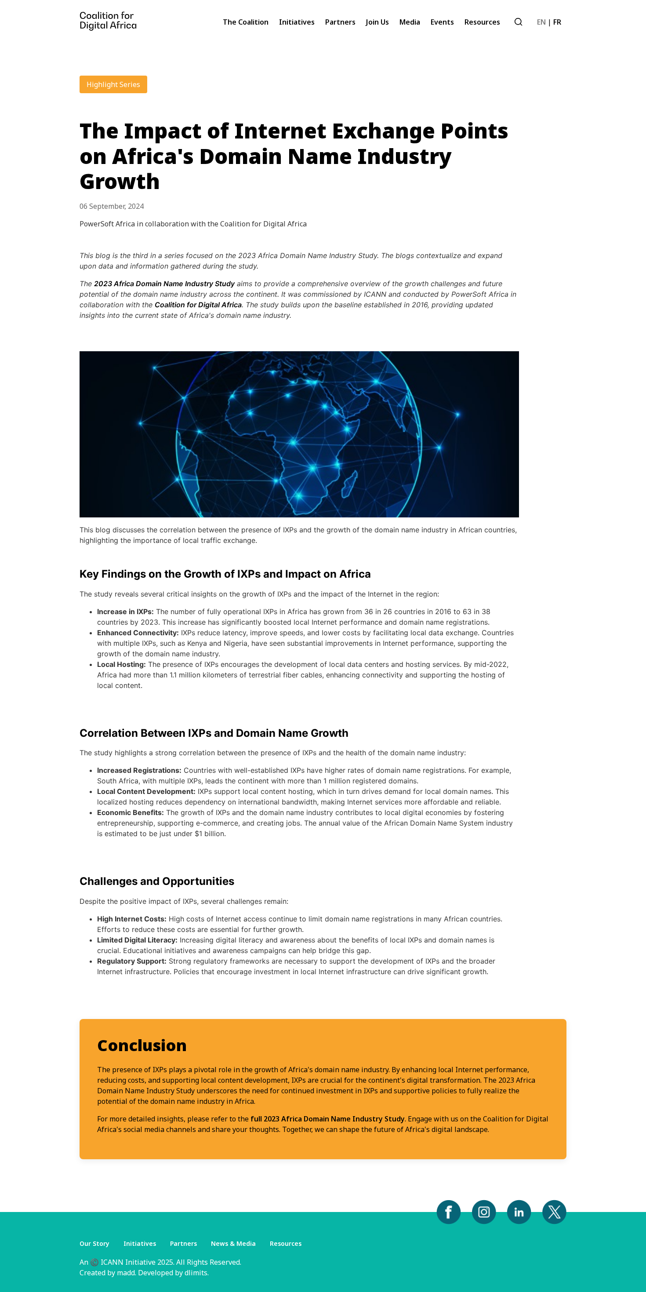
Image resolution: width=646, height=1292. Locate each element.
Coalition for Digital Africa (198, 304)
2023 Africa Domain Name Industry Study (164, 283)
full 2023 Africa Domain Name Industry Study (327, 1119)
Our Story (94, 1243)
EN (541, 22)
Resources (285, 1243)
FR (557, 22)
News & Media (233, 1243)
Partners (183, 1243)
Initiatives (139, 1243)
